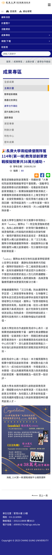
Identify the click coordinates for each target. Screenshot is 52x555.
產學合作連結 (43, 61)
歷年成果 (9, 142)
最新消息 (5, 17)
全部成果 (9, 81)
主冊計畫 (29, 61)
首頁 (8, 61)
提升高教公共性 (12, 111)
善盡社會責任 (10, 100)
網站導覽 (27, 11)
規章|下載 (6, 41)
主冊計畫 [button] (9, 88)
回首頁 (13, 11)
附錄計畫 (9, 129)
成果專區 (5, 35)
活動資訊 (5, 29)
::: (2, 11)
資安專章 (9, 123)
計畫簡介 (5, 23)
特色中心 (9, 135)
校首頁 (4, 47)
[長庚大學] (15, 4)
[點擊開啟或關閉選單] (49, 4)
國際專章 (8, 117)
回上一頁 (43, 495)
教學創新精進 (10, 94)
